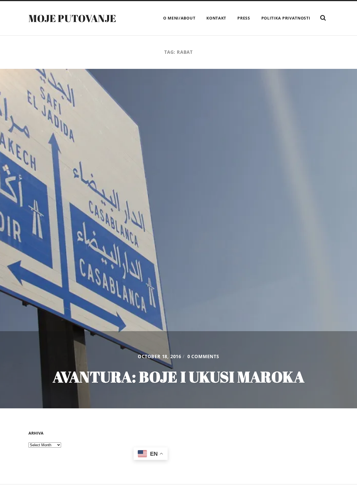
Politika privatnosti (285, 18)
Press (243, 18)
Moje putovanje (72, 18)
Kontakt (216, 18)
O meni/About (179, 18)
